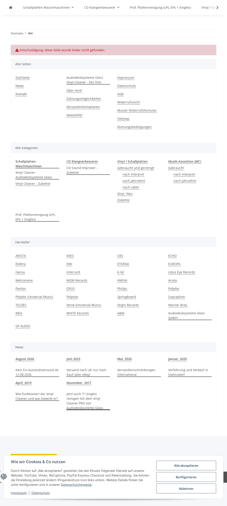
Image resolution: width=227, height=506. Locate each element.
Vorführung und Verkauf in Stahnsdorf (188, 372)
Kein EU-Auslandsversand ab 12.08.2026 (37, 372)
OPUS (71, 288)
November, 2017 (79, 383)
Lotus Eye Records (181, 272)
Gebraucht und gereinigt (135, 168)
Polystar (72, 297)
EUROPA (174, 264)
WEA (19, 313)
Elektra (21, 264)
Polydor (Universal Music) (34, 297)
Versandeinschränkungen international (136, 372)
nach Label (131, 187)
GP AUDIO (23, 326)
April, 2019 (23, 383)
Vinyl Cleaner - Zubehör (33, 183)
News (20, 86)
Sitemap (123, 118)
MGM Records (77, 280)
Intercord (73, 272)
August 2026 (25, 359)
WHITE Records (78, 313)
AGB (120, 94)
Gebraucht (176, 168)
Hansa (20, 272)
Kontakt (21, 94)
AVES (70, 256)
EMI (69, 264)
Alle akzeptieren (186, 465)
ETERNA (123, 264)
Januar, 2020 (177, 359)
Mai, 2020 (124, 359)
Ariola (172, 280)
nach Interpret (133, 174)
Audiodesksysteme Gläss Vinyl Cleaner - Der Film (85, 79)
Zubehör (123, 200)
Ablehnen (186, 488)
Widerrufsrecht (128, 102)
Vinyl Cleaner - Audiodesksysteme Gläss (34, 174)
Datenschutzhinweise (76, 484)
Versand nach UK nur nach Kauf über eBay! (86, 372)
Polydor (173, 288)
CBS (120, 256)
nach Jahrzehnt (134, 181)
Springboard (126, 297)
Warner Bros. (178, 305)
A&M (120, 313)
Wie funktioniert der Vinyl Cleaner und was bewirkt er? (37, 396)
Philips (122, 288)
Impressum (19, 493)
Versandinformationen (83, 107)
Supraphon (176, 297)
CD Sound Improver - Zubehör (82, 170)
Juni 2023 (73, 359)
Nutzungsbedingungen (134, 127)
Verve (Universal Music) (84, 305)
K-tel (120, 272)
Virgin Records (128, 305)
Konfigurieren (186, 477)
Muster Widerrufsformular (137, 110)
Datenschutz (40, 493)
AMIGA (122, 280)
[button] (214, 7)
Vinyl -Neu (125, 193)
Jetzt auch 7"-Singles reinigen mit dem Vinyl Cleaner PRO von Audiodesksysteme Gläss (85, 401)
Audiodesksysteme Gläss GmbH (186, 315)
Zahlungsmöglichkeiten (84, 98)
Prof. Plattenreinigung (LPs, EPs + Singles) (35, 217)
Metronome (24, 280)
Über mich (74, 90)
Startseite (23, 77)
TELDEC (21, 305)
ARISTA (21, 256)
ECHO (172, 256)
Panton (21, 288)
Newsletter (75, 115)
